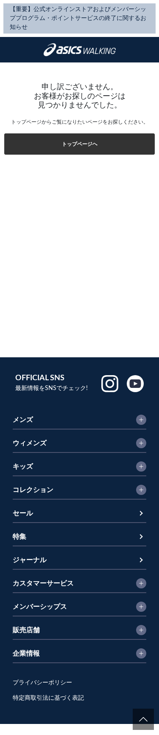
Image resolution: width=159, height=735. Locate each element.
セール (23, 513)
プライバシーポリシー (42, 683)
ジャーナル (30, 560)
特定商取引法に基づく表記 (48, 698)
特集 (19, 536)
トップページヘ (80, 144)
